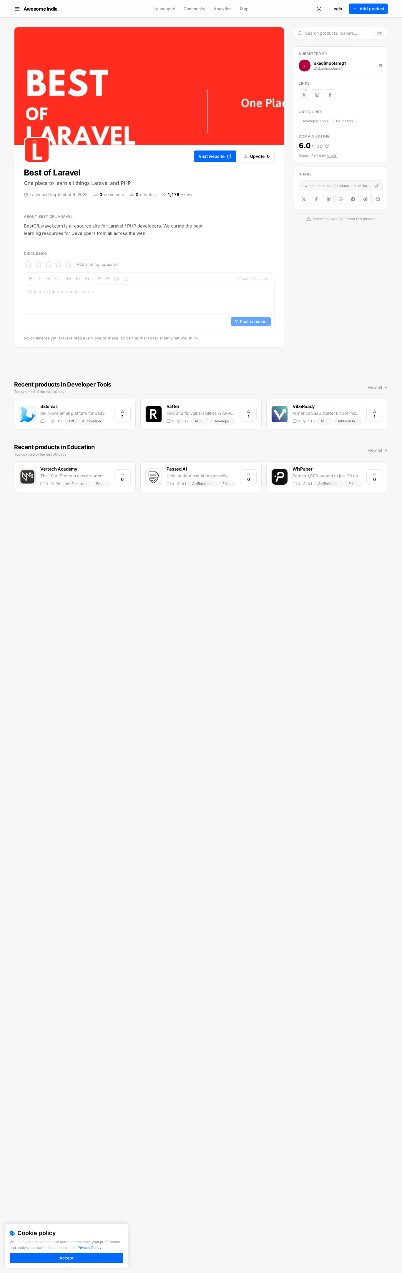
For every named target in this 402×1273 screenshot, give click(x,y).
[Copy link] (377, 186)
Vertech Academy (58, 469)
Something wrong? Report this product (344, 219)
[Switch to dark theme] (319, 9)
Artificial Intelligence (350, 421)
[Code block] (125, 279)
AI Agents (326, 421)
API (71, 421)
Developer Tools (314, 121)
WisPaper (302, 469)
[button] (149, 300)
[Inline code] (57, 279)
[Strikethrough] (48, 279)
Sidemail (49, 406)
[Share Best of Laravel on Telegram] (353, 199)
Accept (66, 1257)
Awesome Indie (41, 9)
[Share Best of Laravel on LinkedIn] (328, 199)
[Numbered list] (108, 279)
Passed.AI (177, 469)
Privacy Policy (90, 1247)
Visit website (212, 156)
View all (375, 387)
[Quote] (116, 279)
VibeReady (304, 406)
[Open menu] (17, 9)
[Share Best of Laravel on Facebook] (316, 199)
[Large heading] (69, 279)
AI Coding (201, 421)
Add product (372, 8)
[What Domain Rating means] (327, 146)
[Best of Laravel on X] (304, 94)
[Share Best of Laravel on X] (304, 199)
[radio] (28, 264)
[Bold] (30, 279)
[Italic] (39, 279)
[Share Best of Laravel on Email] (377, 199)
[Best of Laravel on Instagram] (317, 94)
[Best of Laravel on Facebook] (330, 94)
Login (336, 8)
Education (344, 121)
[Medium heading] (78, 279)
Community (194, 8)
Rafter (173, 406)
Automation (91, 421)
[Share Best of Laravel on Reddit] (365, 199)
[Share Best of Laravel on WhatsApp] (340, 199)
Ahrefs (332, 155)
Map (244, 8)
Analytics (223, 8)
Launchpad (164, 8)
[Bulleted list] (99, 279)
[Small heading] (87, 279)
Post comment (254, 321)
